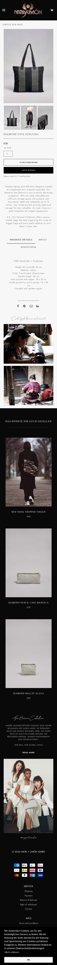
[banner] (28, 10)
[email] (31, 306)
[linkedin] (37, 306)
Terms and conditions (28, 923)
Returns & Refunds (28, 900)
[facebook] (17, 306)
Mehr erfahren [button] (12, 952)
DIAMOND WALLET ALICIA (28, 693)
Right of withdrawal (28, 904)
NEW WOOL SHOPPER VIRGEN (28, 512)
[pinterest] (24, 306)
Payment (28, 895)
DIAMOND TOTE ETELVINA (21, 134)
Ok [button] (28, 960)
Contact (28, 909)
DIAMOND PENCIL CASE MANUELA (28, 603)
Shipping (28, 891)
